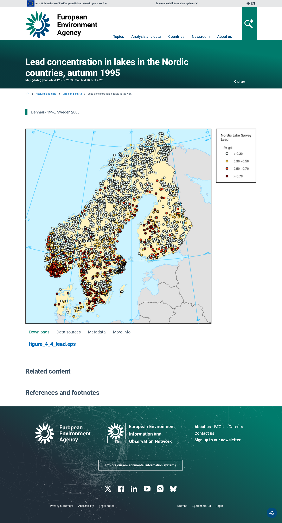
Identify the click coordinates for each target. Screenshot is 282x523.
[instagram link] (160, 489)
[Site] (62, 24)
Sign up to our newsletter (217, 439)
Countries (176, 36)
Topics (118, 36)
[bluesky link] (173, 489)
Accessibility (86, 505)
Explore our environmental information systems (140, 465)
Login (219, 505)
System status (201, 505)
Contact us (204, 433)
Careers (236, 426)
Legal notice (106, 505)
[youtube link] (147, 489)
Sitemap (182, 505)
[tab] (39, 332)
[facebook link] (121, 489)
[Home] (27, 94)
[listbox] (67, 3)
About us (224, 36)
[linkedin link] (134, 489)
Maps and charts (72, 93)
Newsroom (201, 36)
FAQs (219, 426)
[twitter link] (108, 489)
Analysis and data (146, 36)
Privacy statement (61, 505)
